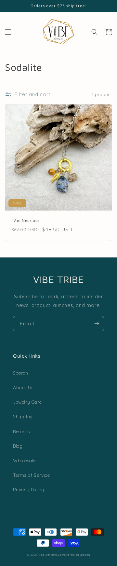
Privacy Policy (28, 490)
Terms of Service (31, 475)
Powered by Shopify (76, 554)
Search (20, 373)
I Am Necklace (26, 220)
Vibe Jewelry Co (49, 554)
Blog (17, 446)
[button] (8, 32)
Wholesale (24, 460)
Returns (21, 431)
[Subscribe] (96, 323)
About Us (23, 387)
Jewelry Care (27, 402)
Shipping (23, 416)
